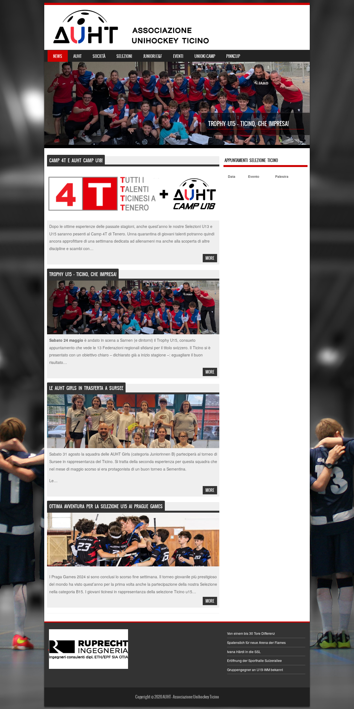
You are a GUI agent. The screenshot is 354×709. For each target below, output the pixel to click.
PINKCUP (233, 56)
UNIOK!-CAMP (204, 56)
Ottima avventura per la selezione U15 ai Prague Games (106, 506)
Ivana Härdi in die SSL (244, 651)
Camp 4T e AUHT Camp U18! (76, 160)
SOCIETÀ (99, 56)
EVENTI (178, 56)
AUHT (77, 56)
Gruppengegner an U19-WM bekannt (255, 669)
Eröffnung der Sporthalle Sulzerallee (254, 660)
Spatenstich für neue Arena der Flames (256, 642)
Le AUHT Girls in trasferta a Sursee (86, 388)
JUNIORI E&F (152, 56)
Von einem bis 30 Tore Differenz (251, 633)
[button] (88, 649)
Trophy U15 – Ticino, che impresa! (248, 123)
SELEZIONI (124, 56)
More (209, 258)
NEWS (57, 56)
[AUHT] (177, 45)
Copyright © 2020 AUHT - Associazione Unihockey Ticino (177, 697)
